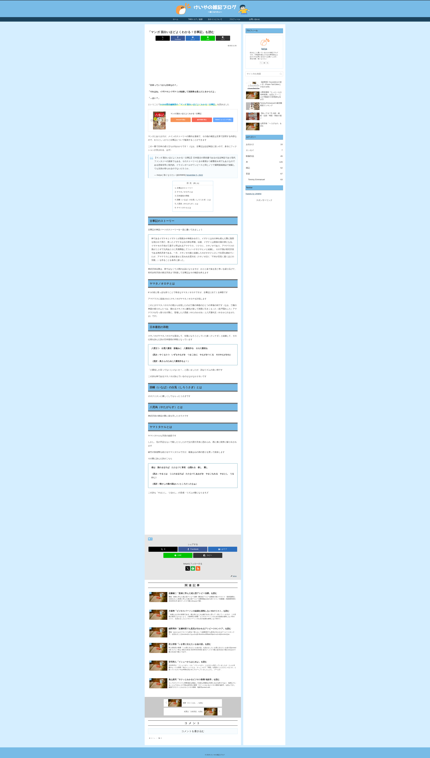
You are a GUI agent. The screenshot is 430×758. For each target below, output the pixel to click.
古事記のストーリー (185, 188)
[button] (223, 38)
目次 (190, 183)
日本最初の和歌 (183, 196)
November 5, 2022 (194, 175)
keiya (264, 49)
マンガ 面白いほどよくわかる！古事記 (186, 114)
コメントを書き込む (192, 731)
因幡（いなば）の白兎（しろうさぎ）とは (194, 200)
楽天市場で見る (202, 119)
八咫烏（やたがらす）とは (187, 204)
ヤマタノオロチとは (185, 192)
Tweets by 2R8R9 (253, 194)
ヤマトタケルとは (184, 208)
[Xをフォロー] (187, 568)
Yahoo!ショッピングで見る (223, 119)
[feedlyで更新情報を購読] (193, 568)
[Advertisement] (193, 65)
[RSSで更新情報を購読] (198, 568)
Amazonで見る (180, 119)
